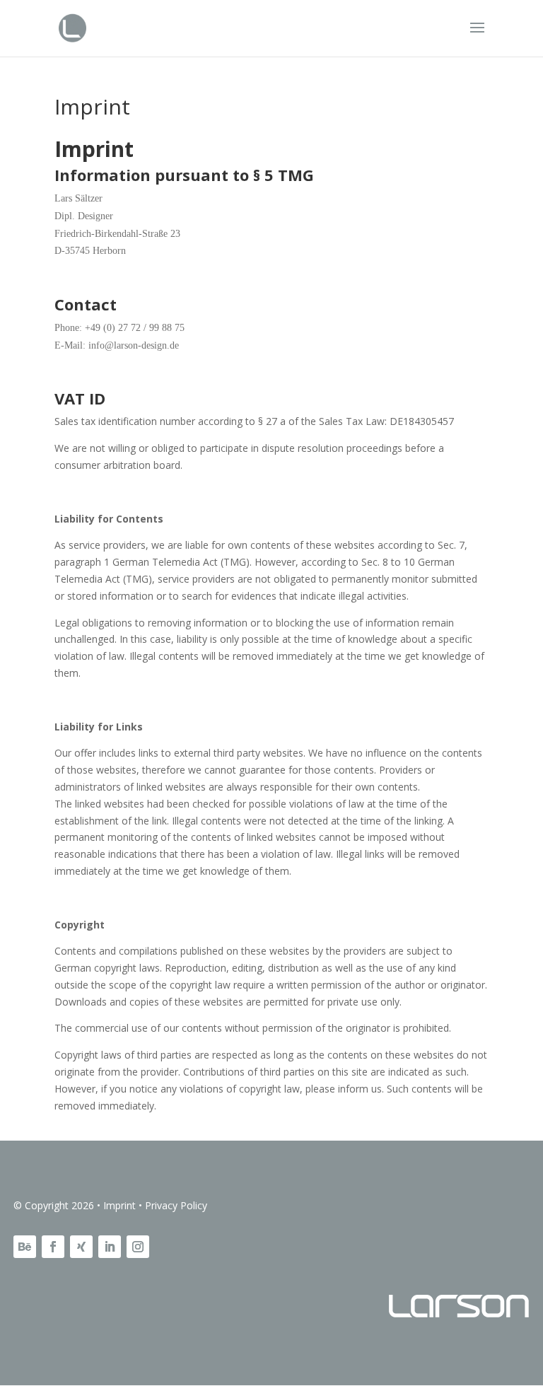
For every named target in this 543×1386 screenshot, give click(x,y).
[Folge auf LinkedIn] (109, 1246)
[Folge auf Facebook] (53, 1246)
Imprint (119, 1205)
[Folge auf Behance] (24, 1246)
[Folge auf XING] (81, 1246)
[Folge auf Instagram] (138, 1246)
